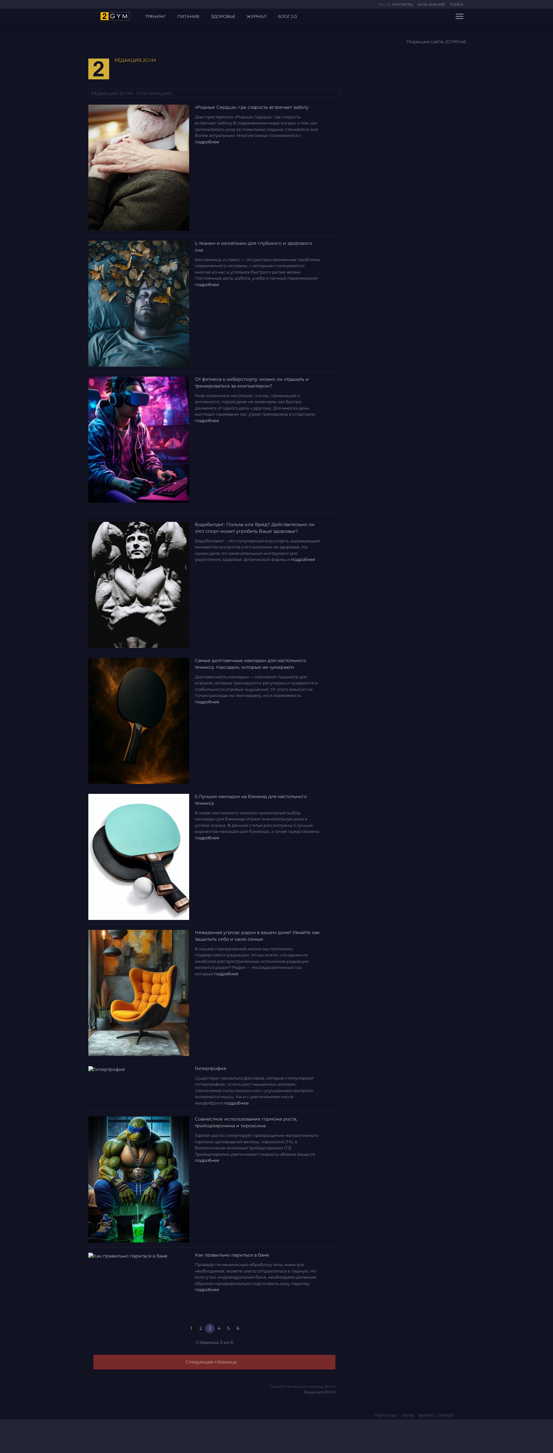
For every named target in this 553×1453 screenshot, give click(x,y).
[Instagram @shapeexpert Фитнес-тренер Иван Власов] (115, 1435)
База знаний (431, 4)
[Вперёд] (247, 1328)
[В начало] (172, 1328)
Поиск (456, 4)
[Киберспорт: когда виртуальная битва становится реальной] (138, 439)
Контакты (402, 4)
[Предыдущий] (182, 1328)
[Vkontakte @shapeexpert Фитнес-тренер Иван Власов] (104, 1434)
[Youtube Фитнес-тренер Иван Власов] (124, 1435)
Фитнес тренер (436, 1415)
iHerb (407, 1415)
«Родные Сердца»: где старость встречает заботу (252, 107)
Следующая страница (212, 1362)
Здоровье (223, 16)
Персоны (386, 1415)
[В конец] (257, 1328)
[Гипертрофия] (106, 1069)
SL (389, 4)
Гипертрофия (210, 1068)
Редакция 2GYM (302, 1389)
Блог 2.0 (287, 16)
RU (382, 4)
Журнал (257, 16)
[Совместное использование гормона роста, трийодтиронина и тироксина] (138, 1179)
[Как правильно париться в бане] (128, 1255)
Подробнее (207, 141)
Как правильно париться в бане (232, 1255)
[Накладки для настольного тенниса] (138, 856)
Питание (188, 16)
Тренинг (155, 16)
